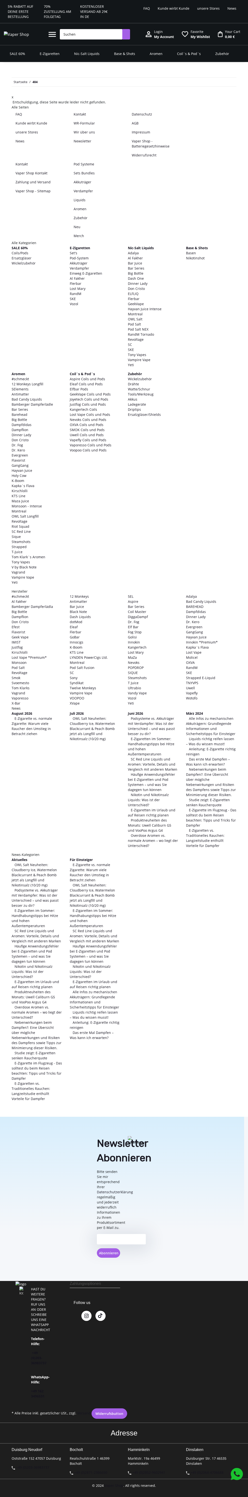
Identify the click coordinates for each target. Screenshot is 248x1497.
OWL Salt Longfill (25, 516)
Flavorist (18, 460)
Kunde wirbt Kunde (173, 8)
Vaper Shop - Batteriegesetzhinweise (151, 143)
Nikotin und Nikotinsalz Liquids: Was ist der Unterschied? (148, 799)
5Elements (20, 389)
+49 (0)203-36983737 (38, 1357)
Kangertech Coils (83, 409)
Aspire (133, 601)
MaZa (132, 657)
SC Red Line (21, 531)
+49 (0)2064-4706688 (207, 1472)
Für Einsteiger (81, 859)
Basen (191, 253)
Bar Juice (135, 263)
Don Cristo (136, 288)
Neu (77, 227)
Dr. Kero (18, 450)
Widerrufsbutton (109, 1413)
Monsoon (19, 662)
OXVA (190, 662)
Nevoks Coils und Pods (88, 419)
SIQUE (133, 672)
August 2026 (22, 713)
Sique (16, 536)
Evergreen (20, 455)
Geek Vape (20, 637)
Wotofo (191, 698)
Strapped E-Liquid (200, 677)
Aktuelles (19, 859)
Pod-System (79, 258)
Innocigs (76, 642)
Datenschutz (142, 114)
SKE (73, 298)
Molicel (192, 657)
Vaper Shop (114, 1485)
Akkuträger (82, 182)
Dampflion (20, 429)
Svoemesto (20, 683)
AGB (135, 123)
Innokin (134, 642)
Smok (16, 677)
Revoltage (136, 339)
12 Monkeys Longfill (27, 384)
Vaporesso (20, 698)
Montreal (135, 314)
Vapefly (192, 693)
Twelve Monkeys (83, 688)
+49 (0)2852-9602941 (148, 1472)
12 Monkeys (79, 596)
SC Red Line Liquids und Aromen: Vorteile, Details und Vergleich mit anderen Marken (152, 764)
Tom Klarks (21, 688)
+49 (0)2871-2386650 (90, 1472)
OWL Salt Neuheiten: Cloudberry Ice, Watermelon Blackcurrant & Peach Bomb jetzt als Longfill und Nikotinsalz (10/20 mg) (92, 728)
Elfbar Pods (79, 389)
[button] (52, 34)
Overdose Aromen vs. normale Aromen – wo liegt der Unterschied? (153, 840)
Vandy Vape (137, 693)
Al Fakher (77, 278)
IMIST (16, 642)
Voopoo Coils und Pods (88, 450)
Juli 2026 (77, 713)
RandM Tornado (141, 334)
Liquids (79, 200)
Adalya (133, 253)
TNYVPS (192, 683)
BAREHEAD (194, 606)
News (231, 8)
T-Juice (17, 552)
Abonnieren (108, 1253)
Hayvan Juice (22, 470)
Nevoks (134, 662)
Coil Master (137, 611)
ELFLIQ (133, 293)
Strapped (19, 546)
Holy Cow (19, 475)
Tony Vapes (137, 354)
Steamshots (21, 541)
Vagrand (18, 572)
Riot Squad (20, 526)
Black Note (78, 611)
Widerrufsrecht (144, 155)
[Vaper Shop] (16, 34)
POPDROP (136, 667)
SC (130, 344)
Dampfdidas (21, 424)
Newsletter (82, 141)
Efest (16, 627)
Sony (74, 677)
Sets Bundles (84, 173)
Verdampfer (83, 191)
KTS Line (18, 496)
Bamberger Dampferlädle (32, 404)
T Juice (133, 683)
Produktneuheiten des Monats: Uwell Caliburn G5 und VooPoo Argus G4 (149, 825)
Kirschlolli (20, 491)
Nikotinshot (195, 258)
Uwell (190, 688)
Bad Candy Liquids (27, 399)
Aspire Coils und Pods (87, 379)
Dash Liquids (80, 616)
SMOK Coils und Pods (87, 429)
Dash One (136, 278)
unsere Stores (208, 8)
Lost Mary (77, 288)
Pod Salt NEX (138, 329)
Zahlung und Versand (33, 182)
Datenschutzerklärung (115, 1192)
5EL (130, 596)
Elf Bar (133, 627)
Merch (79, 235)
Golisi (132, 637)
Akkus (132, 399)
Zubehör (80, 218)
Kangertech (137, 647)
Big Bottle (135, 273)
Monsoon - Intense (27, 506)
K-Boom (18, 480)
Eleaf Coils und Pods (86, 384)
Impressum (141, 132)
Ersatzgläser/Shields (144, 414)
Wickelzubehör (24, 263)
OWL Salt (135, 319)
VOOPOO (77, 698)
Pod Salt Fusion (82, 667)
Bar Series (136, 268)
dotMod (76, 622)
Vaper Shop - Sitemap (33, 191)
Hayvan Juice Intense (145, 309)
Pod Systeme (84, 164)
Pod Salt (134, 324)
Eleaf (74, 627)
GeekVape (136, 304)
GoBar (75, 637)
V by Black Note (24, 567)
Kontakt (80, 114)
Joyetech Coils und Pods (89, 399)
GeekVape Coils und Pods (90, 394)
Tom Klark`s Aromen (28, 557)
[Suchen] (126, 34)
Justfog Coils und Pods (88, 404)
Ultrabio (134, 688)
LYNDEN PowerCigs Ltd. (89, 657)
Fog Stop (135, 632)
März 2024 (194, 713)
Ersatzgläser (21, 258)
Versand (84, 1413)
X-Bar (16, 703)
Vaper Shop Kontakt (31, 173)
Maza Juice (20, 501)
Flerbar (75, 283)
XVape (75, 703)
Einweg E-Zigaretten (86, 273)
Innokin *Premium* (202, 642)
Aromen (80, 209)
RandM (75, 293)
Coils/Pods (20, 253)
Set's (73, 253)
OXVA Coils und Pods (86, 424)
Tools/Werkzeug (141, 394)
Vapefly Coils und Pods (88, 440)
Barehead (19, 414)
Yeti (131, 365)
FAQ (146, 8)
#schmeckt (20, 379)
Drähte (133, 384)
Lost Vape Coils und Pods (90, 414)
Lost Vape (194, 652)
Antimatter (20, 394)
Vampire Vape (139, 359)
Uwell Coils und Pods (87, 435)
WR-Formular (84, 123)
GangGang (20, 465)
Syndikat (77, 683)
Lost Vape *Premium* (29, 657)
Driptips (134, 409)
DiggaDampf (138, 616)
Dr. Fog (17, 445)
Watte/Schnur (139, 389)
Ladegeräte (137, 404)
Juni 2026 (135, 713)
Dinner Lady (137, 283)
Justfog (17, 647)
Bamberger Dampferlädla (32, 606)
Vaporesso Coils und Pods (90, 445)
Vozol (74, 304)
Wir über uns (84, 132)
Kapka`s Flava (23, 485)
